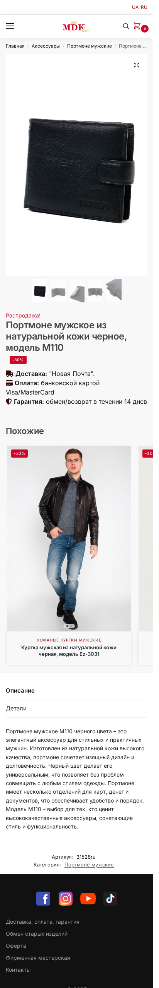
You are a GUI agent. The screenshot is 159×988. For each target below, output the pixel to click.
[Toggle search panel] (126, 26)
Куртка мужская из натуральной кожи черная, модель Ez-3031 (69, 650)
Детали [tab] (16, 708)
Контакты (18, 969)
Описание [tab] (20, 690)
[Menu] (17, 26)
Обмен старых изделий (37, 933)
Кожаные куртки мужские (69, 640)
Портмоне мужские (89, 46)
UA (135, 7)
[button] (138, 26)
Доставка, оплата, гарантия (43, 921)
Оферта (16, 945)
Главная (15, 46)
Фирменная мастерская (38, 957)
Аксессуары (46, 46)
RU (144, 7)
